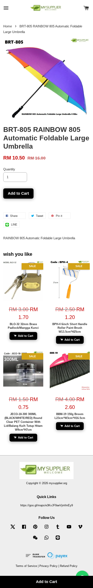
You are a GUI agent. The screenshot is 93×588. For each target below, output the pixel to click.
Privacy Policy (48, 566)
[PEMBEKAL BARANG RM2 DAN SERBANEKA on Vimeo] (80, 528)
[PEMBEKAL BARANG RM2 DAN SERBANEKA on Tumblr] (58, 528)
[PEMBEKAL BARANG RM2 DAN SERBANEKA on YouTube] (69, 528)
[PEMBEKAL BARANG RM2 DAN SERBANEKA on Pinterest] (35, 528)
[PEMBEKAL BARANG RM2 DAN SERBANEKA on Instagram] (46, 528)
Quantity (9, 169)
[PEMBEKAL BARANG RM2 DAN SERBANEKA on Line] (58, 539)
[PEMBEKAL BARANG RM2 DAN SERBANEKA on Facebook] (24, 528)
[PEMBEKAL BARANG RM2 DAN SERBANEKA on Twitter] (13, 528)
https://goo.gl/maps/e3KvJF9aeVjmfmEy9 (46, 505)
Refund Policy (68, 566)
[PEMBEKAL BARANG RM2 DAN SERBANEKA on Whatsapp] (46, 539)
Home (7, 26)
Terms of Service (26, 566)
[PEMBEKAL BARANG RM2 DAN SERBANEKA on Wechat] (35, 539)
